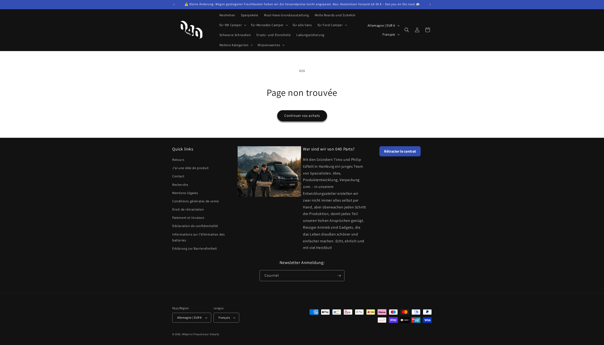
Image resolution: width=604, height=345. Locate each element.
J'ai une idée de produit (190, 168)
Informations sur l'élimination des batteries (198, 237)
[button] (232, 25)
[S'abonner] (339, 275)
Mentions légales (185, 193)
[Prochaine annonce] (430, 4)
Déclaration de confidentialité (195, 226)
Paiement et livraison (188, 217)
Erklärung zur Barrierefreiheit (194, 248)
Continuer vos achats (302, 115)
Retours (178, 160)
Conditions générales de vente (195, 201)
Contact (178, 176)
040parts (187, 334)
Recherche (180, 185)
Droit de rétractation (188, 209)
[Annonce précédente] (174, 4)
